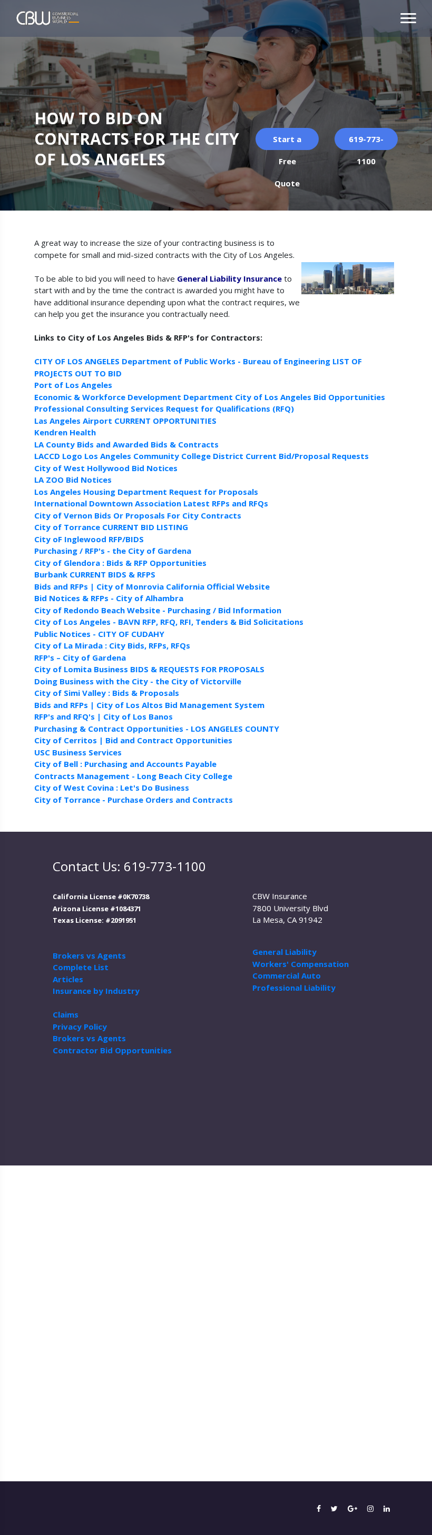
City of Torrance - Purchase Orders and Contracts (133, 799)
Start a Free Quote (287, 142)
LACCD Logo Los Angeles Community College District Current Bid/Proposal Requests (201, 456)
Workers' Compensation (300, 964)
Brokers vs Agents (89, 955)
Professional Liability (294, 987)
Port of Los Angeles (73, 385)
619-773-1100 (366, 142)
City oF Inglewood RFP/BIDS (89, 539)
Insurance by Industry (96, 990)
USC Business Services (78, 752)
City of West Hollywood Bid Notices (106, 468)
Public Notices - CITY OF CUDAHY (99, 634)
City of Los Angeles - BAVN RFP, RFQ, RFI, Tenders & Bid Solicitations (168, 621)
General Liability (284, 951)
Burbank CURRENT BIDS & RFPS (94, 574)
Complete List (81, 967)
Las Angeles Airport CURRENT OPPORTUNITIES (125, 420)
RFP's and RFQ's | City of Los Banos (103, 716)
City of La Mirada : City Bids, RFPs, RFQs (112, 645)
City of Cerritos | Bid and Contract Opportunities (133, 740)
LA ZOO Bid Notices (73, 479)
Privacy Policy (80, 1026)
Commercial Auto (286, 975)
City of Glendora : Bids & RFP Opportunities (120, 562)
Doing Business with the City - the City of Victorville (137, 681)
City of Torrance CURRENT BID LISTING (111, 527)
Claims (65, 1014)
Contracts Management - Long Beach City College (133, 776)
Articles (68, 979)
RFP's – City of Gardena (80, 657)
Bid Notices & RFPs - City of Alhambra (108, 598)
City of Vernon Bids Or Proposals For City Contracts (137, 515)
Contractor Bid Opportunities (112, 1050)
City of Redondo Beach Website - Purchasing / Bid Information (157, 610)
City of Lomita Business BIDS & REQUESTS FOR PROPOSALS (149, 669)
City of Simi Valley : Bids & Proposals (106, 692)
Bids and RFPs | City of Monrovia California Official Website (152, 586)
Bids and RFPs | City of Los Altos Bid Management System (149, 705)
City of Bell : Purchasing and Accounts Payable (125, 764)
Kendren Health (65, 432)
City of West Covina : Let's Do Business (111, 787)
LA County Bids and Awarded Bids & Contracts (126, 444)
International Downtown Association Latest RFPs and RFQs (151, 503)
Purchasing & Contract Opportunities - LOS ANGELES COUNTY (156, 728)
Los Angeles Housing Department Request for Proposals (146, 491)
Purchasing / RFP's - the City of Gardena (112, 550)
